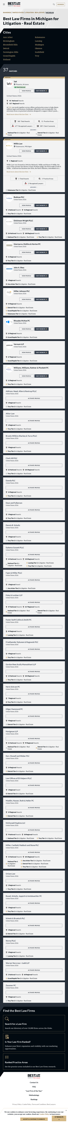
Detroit (6, 48)
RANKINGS (7, 12)
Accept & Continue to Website (34, 1119)
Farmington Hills (10, 52)
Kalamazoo (40, 37)
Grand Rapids (9, 55)
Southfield (39, 52)
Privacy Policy (17, 1104)
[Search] (54, 4)
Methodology (34, 1095)
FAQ (34, 1087)
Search (34, 1023)
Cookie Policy (26, 1104)
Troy (37, 55)
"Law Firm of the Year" (34, 1091)
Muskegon (39, 44)
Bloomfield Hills (10, 44)
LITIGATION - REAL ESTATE (34, 12)
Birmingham (8, 41)
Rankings (34, 1099)
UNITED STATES (18, 12)
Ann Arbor (8, 37)
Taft (10, 107)
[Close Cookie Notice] (65, 1110)
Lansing (38, 41)
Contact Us (34, 1082)
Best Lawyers (51, 1104)
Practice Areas (34, 1062)
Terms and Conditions (39, 1104)
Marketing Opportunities (34, 1042)
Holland (6, 59)
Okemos (38, 48)
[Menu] (4, 4)
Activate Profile (34, 398)
